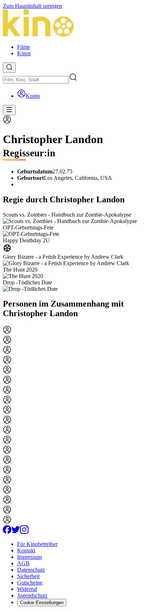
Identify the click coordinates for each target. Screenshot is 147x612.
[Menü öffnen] (9, 110)
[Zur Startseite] (73, 23)
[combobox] (36, 80)
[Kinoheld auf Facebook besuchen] (7, 532)
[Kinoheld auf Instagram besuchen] (24, 532)
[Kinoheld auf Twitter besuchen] (15, 532)
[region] (73, 252)
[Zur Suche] (9, 67)
